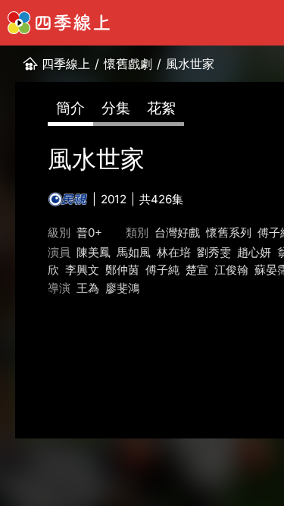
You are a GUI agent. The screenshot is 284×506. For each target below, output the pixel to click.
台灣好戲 (177, 232)
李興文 (82, 269)
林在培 (174, 252)
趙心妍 (254, 252)
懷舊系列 (228, 232)
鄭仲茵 (122, 269)
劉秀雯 (214, 252)
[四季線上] (59, 22)
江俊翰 (231, 269)
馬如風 (134, 252)
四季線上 (66, 63)
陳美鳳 (93, 252)
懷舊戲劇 (128, 63)
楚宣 (197, 269)
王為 (87, 288)
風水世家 (190, 63)
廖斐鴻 (122, 288)
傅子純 (162, 269)
